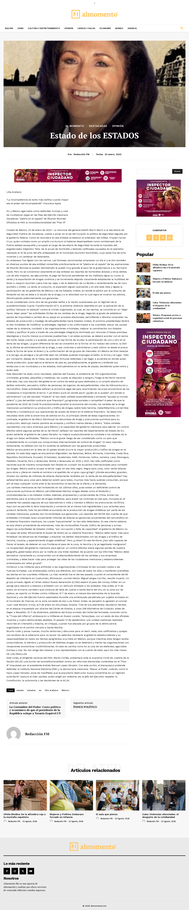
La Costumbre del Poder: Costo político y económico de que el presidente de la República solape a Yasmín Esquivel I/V (35, 710)
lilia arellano (51, 690)
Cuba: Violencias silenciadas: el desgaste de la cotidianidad (167, 305)
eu (40, 690)
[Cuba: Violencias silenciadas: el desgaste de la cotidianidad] (143, 305)
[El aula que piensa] (143, 293)
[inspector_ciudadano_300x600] (158, 416)
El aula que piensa (162, 292)
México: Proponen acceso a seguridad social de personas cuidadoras (167, 318)
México (65, 690)
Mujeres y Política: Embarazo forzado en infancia (167, 280)
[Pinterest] (163, 238)
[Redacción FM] (13, 734)
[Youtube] (31, 871)
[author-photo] (5, 821)
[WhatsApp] (170, 238)
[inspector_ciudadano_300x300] (158, 216)
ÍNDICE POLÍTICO (85, 707)
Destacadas (98, 126)
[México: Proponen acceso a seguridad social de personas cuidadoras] (143, 318)
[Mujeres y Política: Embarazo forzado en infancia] (143, 280)
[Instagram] (15, 871)
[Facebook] (149, 238)
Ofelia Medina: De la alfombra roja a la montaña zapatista (166, 267)
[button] (165, 28)
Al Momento (74, 126)
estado (20, 690)
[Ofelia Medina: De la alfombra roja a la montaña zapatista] (143, 267)
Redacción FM (81, 154)
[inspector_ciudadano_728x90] (68, 181)
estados (31, 690)
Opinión (118, 126)
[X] (156, 238)
